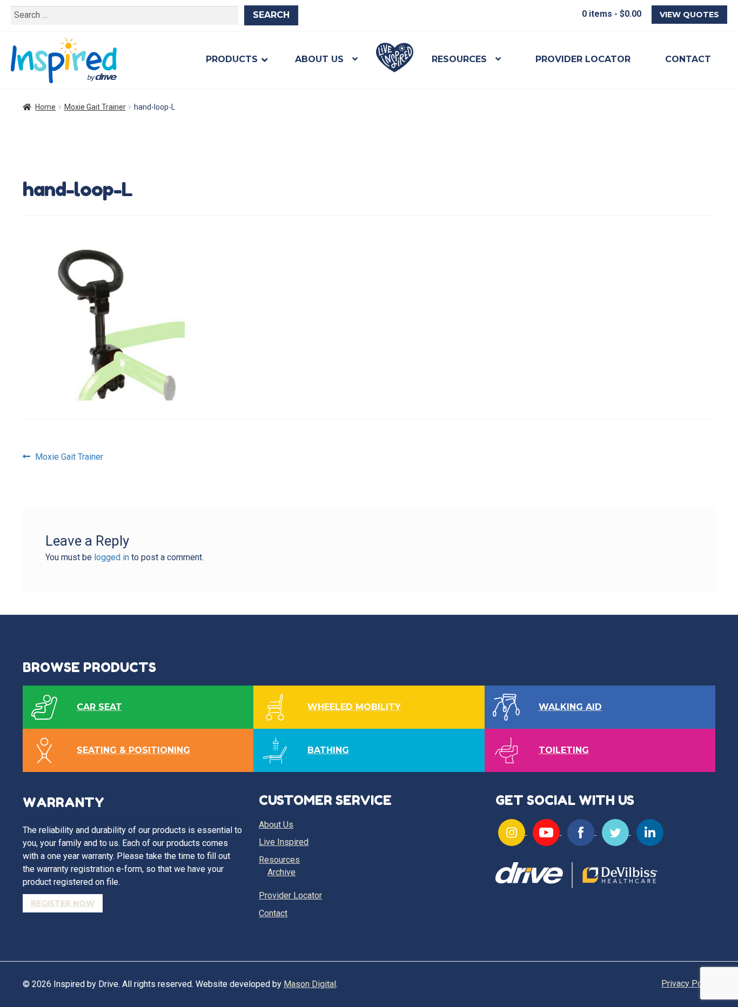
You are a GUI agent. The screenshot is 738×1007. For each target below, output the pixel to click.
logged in (111, 557)
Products (232, 59)
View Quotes (689, 14)
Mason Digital (310, 984)
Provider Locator (582, 59)
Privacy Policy (688, 983)
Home (45, 107)
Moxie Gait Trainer (95, 107)
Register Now (63, 903)
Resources (459, 59)
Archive (281, 872)
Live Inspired (394, 57)
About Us (319, 59)
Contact (688, 59)
